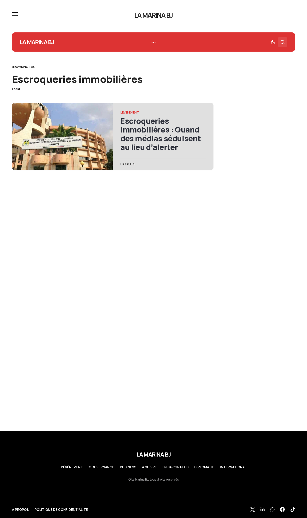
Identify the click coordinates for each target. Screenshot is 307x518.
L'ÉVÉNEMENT (129, 112)
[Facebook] (282, 509)
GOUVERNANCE (101, 467)
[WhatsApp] (272, 509)
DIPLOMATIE (204, 467)
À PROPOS (20, 509)
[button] (15, 14)
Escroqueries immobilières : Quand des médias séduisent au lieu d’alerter (160, 134)
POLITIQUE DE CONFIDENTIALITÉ (61, 509)
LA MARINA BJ (153, 15)
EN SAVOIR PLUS (175, 467)
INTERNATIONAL (233, 467)
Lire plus (127, 164)
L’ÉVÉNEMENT (72, 467)
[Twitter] (252, 509)
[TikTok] (292, 509)
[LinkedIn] (262, 509)
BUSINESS (128, 467)
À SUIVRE (149, 467)
